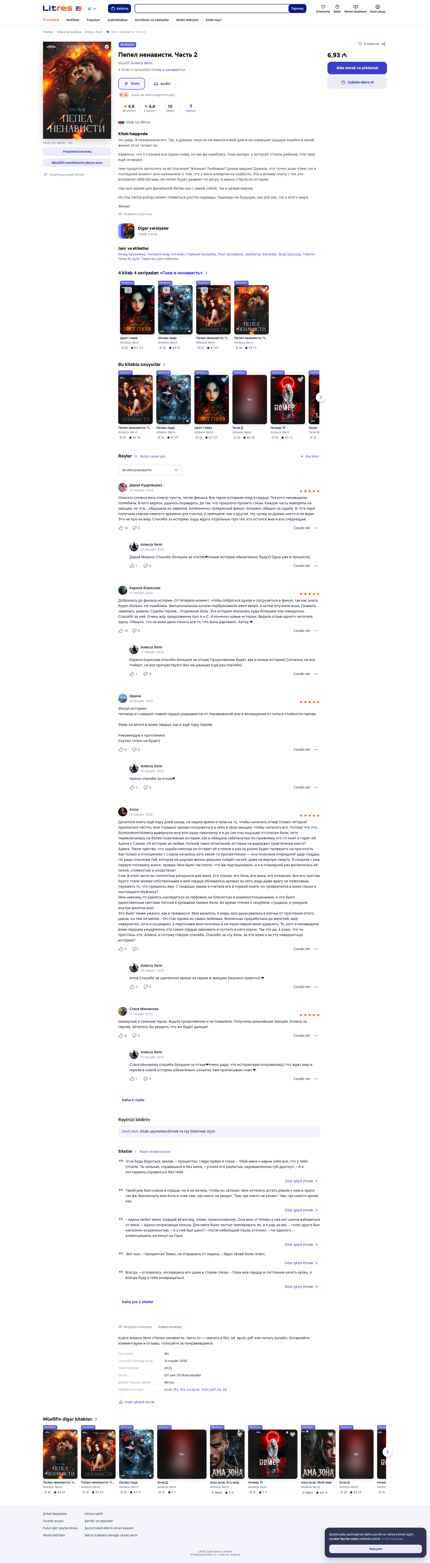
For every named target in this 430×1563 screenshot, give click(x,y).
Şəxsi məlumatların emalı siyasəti (109, 1528)
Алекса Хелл (129, 342)
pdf (213, 1390)
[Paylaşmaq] (384, 44)
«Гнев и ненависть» (168, 69)
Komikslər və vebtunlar (152, 20)
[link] (212, 485)
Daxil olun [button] (130, 1131)
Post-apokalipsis (230, 254)
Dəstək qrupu (53, 1521)
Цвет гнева (129, 338)
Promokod (51, 20)
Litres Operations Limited (215, 1551)
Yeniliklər (73, 20)
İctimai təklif (94, 1514)
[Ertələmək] (149, 290)
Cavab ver (302, 528)
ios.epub (193, 1390)
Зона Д (237, 428)
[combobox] (211, 8)
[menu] (92, 8)
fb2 (176, 1390)
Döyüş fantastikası (132, 254)
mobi (205, 1390)
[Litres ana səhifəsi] (62, 8)
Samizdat (269, 254)
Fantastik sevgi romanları (166, 254)
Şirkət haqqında (55, 1514)
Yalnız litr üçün (129, 259)
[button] (77, 151)
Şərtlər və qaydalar (99, 1521)
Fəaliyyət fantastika (201, 254)
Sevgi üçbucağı (289, 254)
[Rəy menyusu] (315, 528)
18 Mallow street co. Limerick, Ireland (215, 1554)
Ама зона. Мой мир (316, 1482)
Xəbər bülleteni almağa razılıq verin (111, 1535)
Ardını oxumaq (392, 1539)
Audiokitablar (118, 20)
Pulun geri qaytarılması (60, 1528)
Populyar (93, 20)
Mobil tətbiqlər (187, 20)
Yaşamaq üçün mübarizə (159, 259)
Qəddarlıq (252, 254)
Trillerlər (309, 254)
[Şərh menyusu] (315, 566)
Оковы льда (167, 338)
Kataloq (122, 8)
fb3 (182, 1390)
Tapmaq (297, 8)
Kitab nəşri (214, 20)
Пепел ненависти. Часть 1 (213, 338)
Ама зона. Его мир (224, 1482)
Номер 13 (278, 428)
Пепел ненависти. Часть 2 (251, 338)
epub (168, 1390)
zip (225, 1390)
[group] (219, 487)
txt (219, 1390)
